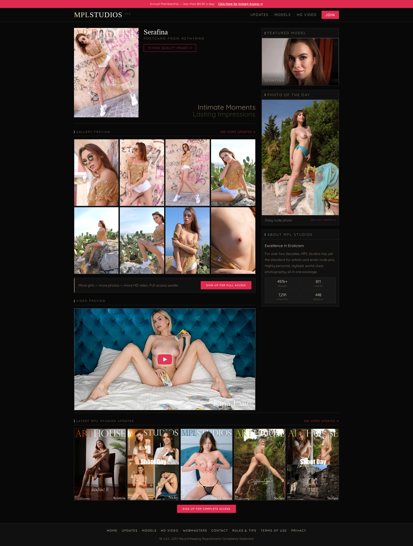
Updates (259, 14)
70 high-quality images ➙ (170, 47)
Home (112, 530)
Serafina (156, 32)
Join (330, 15)
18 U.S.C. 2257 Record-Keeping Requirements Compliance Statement (206, 539)
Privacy (298, 530)
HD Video (307, 14)
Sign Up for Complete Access (206, 508)
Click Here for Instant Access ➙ (240, 4)
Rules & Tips (244, 530)
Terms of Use (274, 530)
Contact (219, 530)
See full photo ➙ (323, 220)
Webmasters (195, 530)
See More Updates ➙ (238, 131)
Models (282, 14)
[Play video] (164, 359)
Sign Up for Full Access (226, 285)
